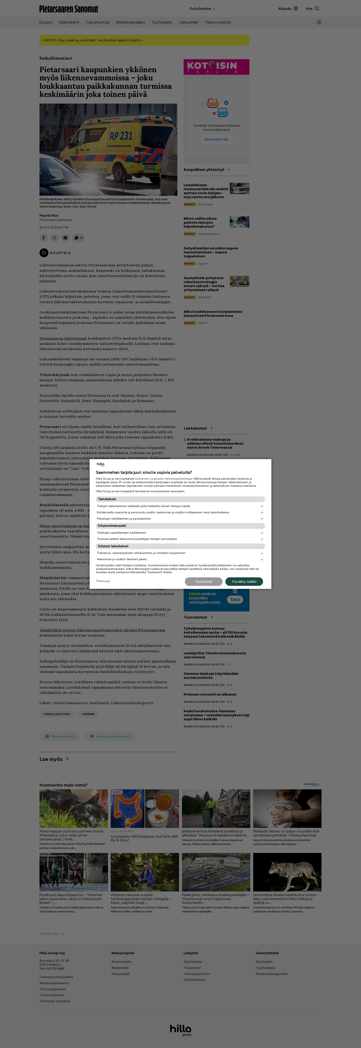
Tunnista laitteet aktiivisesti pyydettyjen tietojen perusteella (137, 539)
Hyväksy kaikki (244, 581)
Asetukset (203, 581)
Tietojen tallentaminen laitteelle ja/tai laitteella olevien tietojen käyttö (143, 506)
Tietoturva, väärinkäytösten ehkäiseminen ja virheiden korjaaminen (141, 553)
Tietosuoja (103, 581)
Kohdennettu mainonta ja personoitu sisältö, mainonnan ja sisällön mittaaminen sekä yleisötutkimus (163, 512)
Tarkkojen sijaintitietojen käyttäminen (121, 533)
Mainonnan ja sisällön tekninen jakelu (122, 559)
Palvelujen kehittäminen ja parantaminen (124, 519)
